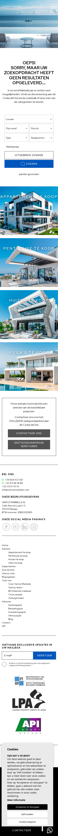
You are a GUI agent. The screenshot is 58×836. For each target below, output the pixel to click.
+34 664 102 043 (14, 479)
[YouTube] (15, 526)
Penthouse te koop (18, 555)
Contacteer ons (29, 433)
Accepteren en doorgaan (27, 806)
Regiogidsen (8, 576)
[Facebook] (6, 526)
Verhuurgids (14, 615)
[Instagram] (33, 526)
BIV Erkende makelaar (19, 591)
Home (5, 545)
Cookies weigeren (27, 821)
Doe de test (8, 569)
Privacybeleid (25, 665)
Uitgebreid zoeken (29, 155)
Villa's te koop (15, 562)
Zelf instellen (27, 814)
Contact (6, 622)
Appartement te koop (19, 552)
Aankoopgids (15, 605)
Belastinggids (15, 608)
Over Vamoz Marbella (19, 583)
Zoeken (31, 163)
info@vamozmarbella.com (15, 489)
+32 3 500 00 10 (10, 486)
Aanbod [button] (6, 548)
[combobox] (17, 137)
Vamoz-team (15, 587)
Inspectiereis (8, 566)
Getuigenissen (16, 598)
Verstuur (44, 655)
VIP (3, 626)
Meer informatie (16, 799)
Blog (10, 619)
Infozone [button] (6, 601)
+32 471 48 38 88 (14, 483)
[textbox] (17, 138)
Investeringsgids (17, 612)
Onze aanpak (15, 594)
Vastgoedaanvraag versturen (29, 444)
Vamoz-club (8, 573)
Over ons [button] (6, 580)
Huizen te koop (16, 559)
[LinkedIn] (24, 526)
